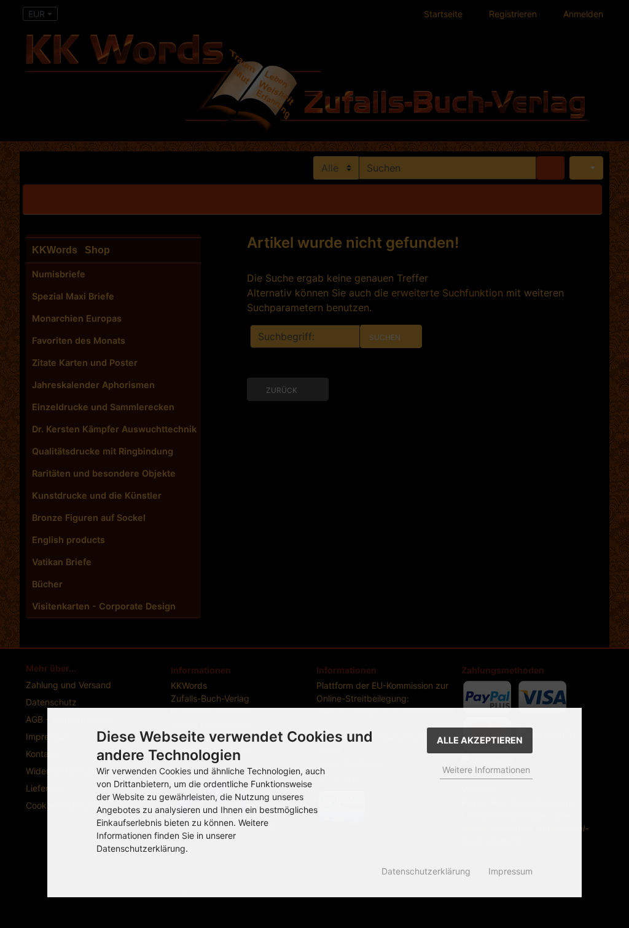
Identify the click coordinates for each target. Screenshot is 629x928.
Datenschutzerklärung (426, 871)
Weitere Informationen (486, 769)
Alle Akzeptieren (480, 740)
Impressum (510, 871)
